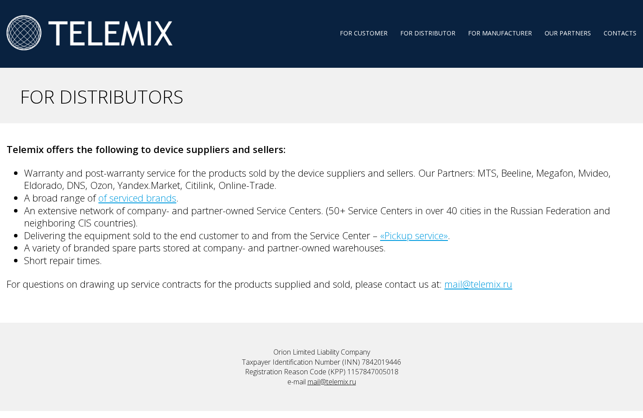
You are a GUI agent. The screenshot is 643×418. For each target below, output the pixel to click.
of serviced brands (137, 197)
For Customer (364, 33)
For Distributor (427, 33)
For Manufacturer (500, 33)
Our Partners (568, 33)
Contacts (620, 33)
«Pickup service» (414, 235)
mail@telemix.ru (478, 283)
